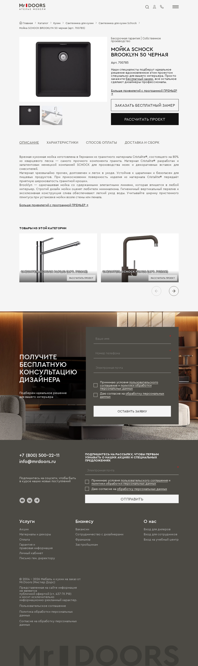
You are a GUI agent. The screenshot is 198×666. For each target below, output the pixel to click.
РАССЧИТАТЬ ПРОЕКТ (144, 119)
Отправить (132, 499)
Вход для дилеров (157, 529)
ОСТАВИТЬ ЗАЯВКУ (132, 411)
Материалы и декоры (35, 534)
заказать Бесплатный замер (145, 105)
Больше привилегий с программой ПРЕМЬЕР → (53, 204)
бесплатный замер (139, 78)
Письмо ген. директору (37, 558)
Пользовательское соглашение (42, 605)
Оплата (24, 539)
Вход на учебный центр (161, 539)
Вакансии (82, 529)
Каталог (43, 23)
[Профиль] (154, 7)
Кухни (57, 23)
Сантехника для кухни (80, 23)
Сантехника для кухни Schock (118, 23)
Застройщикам (86, 544)
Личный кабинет (31, 553)
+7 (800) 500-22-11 (39, 455)
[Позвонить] (162, 7)
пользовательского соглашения (144, 480)
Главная (28, 23)
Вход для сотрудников (160, 534)
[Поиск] (147, 7)
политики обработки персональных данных (126, 387)
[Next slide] (174, 291)
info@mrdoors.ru (37, 461)
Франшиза (82, 539)
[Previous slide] (156, 291)
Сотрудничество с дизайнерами (99, 534)
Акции (24, 529)
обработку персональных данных (142, 488)
